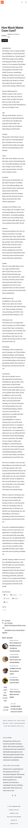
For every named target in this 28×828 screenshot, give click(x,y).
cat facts (10, 623)
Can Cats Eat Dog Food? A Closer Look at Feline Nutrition (15, 659)
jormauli (3, 35)
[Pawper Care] (2, 2)
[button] (22, 2)
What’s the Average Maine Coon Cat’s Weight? (15, 694)
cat (5, 623)
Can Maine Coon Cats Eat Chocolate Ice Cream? (15, 671)
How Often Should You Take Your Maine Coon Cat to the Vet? (16, 709)
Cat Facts (4, 40)
